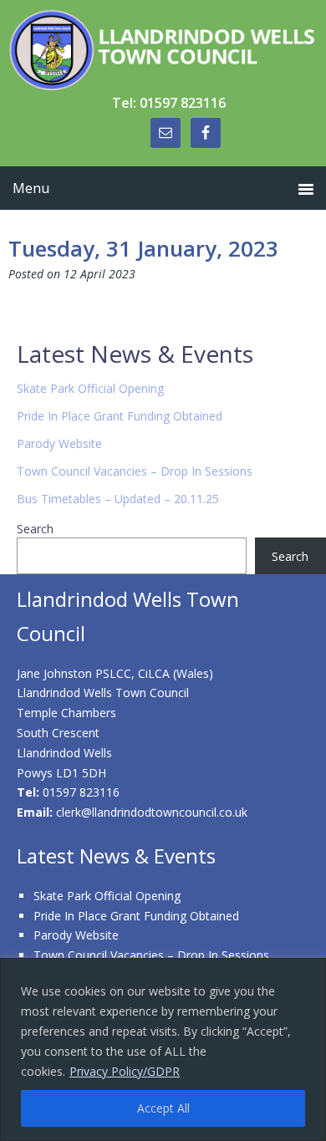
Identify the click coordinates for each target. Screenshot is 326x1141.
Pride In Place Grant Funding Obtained (119, 416)
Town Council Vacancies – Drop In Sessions (134, 471)
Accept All (163, 1108)
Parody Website (59, 443)
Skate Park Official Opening (90, 388)
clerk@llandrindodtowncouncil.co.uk (151, 812)
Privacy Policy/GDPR (124, 1071)
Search (35, 529)
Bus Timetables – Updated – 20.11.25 (118, 499)
